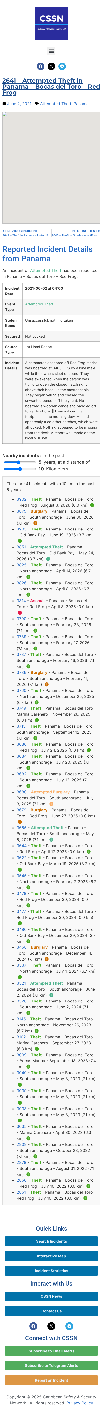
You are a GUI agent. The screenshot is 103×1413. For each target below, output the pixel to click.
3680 (22, 791)
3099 (22, 1054)
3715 (21, 726)
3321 (21, 983)
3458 (22, 947)
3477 (21, 911)
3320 (22, 1001)
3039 (22, 1090)
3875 (21, 511)
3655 (22, 827)
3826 (22, 582)
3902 (22, 499)
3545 (22, 875)
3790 (21, 618)
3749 (21, 708)
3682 (22, 773)
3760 (21, 690)
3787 (21, 654)
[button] (51, 51)
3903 (22, 529)
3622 (22, 857)
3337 (21, 965)
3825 (22, 564)
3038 (22, 1108)
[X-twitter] (51, 66)
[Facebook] (40, 66)
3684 (22, 756)
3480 (22, 929)
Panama (81, 103)
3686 (22, 744)
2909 (22, 1144)
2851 (21, 1192)
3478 (21, 893)
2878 (21, 1162)
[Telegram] (62, 66)
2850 (22, 1180)
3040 (22, 1072)
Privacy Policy (79, 1402)
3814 (21, 600)
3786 (21, 672)
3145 (21, 1018)
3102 (21, 1036)
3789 (21, 636)
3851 (21, 546)
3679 (21, 809)
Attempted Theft (56, 103)
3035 (22, 1126)
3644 (22, 845)
